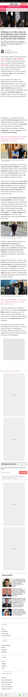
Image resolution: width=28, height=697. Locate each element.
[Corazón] (14, 6)
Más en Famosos (7, 575)
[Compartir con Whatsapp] (20, 694)
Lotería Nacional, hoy (23, 1)
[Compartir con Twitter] (16, 694)
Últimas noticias (8, 1)
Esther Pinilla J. (8, 50)
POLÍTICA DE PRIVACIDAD (6, 680)
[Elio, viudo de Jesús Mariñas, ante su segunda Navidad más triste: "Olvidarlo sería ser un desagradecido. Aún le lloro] (14, 139)
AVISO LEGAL (4, 677)
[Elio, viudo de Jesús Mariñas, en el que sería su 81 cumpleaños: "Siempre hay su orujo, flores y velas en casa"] (13, 302)
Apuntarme (23, 472)
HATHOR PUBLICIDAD (5, 645)
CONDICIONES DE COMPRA (7, 682)
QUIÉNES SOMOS (4, 633)
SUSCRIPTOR (4, 652)
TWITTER (3, 661)
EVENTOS (3, 647)
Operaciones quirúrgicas (14, 371)
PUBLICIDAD (4, 649)
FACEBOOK (3, 663)
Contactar (4, 641)
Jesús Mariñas (5, 65)
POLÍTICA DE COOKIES (6, 684)
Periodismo (5, 371)
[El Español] (14, 4)
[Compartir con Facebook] (13, 694)
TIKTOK (3, 668)
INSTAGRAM (4, 666)
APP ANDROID (4, 631)
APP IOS (3, 629)
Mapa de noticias (16, 1)
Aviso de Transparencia (7, 686)
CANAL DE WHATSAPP (5, 635)
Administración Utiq (6, 689)
